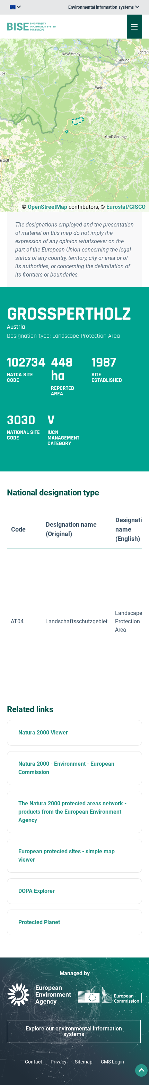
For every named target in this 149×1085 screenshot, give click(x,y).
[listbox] (103, 7)
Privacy (59, 1062)
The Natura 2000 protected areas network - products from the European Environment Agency (72, 811)
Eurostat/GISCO (126, 207)
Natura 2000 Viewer (43, 732)
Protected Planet (39, 922)
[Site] (50, 26)
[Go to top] (141, 1070)
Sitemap (84, 1062)
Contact (33, 1062)
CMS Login (112, 1062)
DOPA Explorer (36, 891)
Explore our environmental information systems (74, 1031)
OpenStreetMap (47, 207)
